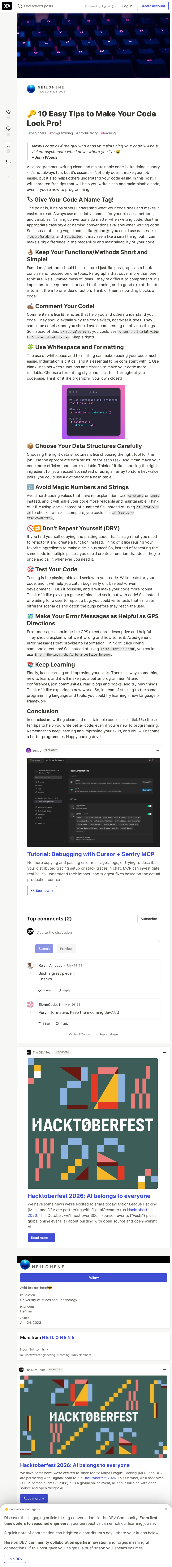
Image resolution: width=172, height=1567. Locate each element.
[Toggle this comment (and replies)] (30, 973)
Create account (153, 6)
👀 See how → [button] (42, 890)
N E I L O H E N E (51, 87)
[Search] (20, 6)
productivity (87, 133)
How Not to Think (55, 1352)
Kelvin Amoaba (51, 965)
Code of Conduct (81, 1034)
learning (108, 133)
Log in (127, 6)
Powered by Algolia (98, 6)
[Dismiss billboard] (166, 1509)
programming (61, 133)
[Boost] (8, 161)
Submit (44, 949)
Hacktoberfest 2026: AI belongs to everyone (89, 1195)
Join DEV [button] (15, 1559)
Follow (94, 1277)
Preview (66, 949)
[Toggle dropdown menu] (157, 750)
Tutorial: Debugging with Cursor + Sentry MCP (90, 854)
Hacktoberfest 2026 (99, 1478)
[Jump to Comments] (8, 130)
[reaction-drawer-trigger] (8, 114)
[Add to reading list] (8, 147)
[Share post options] (8, 177)
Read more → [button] (41, 1238)
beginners (37, 133)
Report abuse (108, 1034)
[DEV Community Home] (7, 6)
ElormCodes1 (49, 1004)
